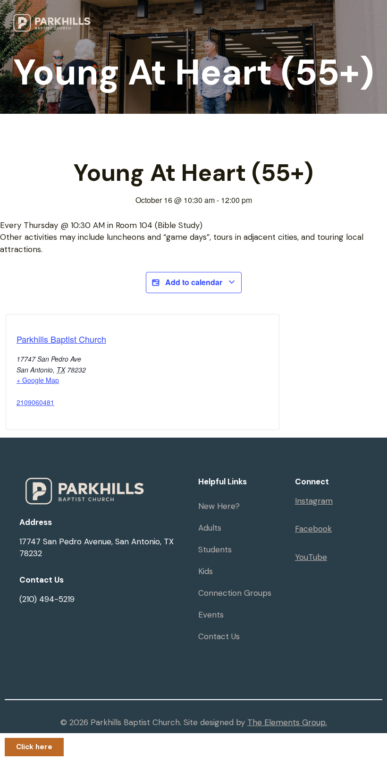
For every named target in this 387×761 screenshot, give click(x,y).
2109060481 (35, 402)
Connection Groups (234, 593)
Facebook (313, 529)
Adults (209, 528)
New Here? (219, 506)
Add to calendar (193, 282)
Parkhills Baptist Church (61, 339)
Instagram (314, 501)
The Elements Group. (287, 722)
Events (211, 614)
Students (215, 549)
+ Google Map (38, 380)
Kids (205, 571)
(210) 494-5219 (47, 599)
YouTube (311, 557)
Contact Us (219, 636)
